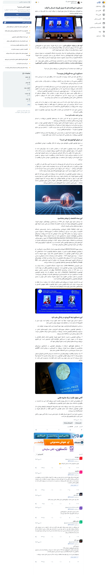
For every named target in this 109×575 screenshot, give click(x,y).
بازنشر (80, 426)
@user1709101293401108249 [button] (72, 507)
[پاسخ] (59, 430)
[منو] (39, 2)
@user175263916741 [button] (74, 542)
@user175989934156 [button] (74, 473)
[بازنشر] (47, 429)
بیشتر (29, 104)
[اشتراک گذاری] (36, 430)
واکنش (76, 426)
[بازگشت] (81, 2)
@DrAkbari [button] (76, 495)
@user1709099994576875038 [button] (71, 523)
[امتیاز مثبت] (81, 430)
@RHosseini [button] (74, 3)
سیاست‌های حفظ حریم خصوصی (11, 17)
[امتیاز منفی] (70, 430)
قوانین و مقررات (27, 19)
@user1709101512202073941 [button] (72, 459)
